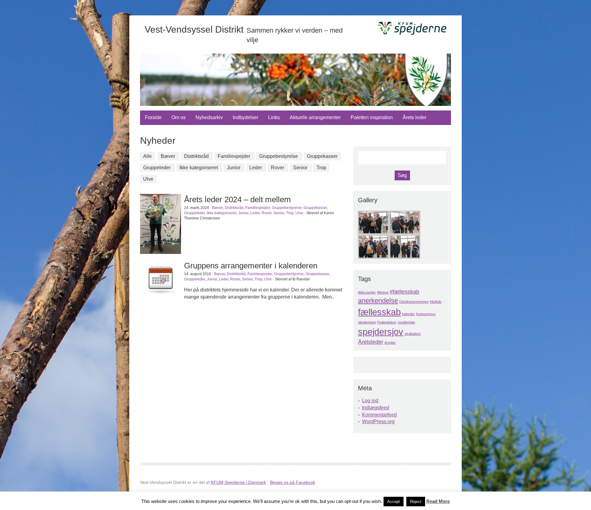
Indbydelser (245, 117)
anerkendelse (378, 300)
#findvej (382, 292)
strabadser (412, 333)
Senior (300, 167)
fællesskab (379, 312)
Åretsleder (370, 342)
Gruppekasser (322, 156)
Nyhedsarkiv (209, 117)
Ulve (148, 179)
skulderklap (406, 322)
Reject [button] (415, 501)
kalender (408, 314)
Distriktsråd (196, 156)
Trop (321, 167)
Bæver (168, 156)
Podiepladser (386, 322)
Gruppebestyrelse (278, 156)
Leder (255, 167)
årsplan (390, 342)
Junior (233, 167)
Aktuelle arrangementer (315, 117)
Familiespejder (234, 156)
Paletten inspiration (372, 117)
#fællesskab (404, 292)
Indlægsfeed (375, 407)
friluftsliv (436, 301)
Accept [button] (393, 501)
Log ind (370, 400)
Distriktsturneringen (413, 301)
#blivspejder (367, 292)
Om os (178, 117)
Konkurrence (426, 314)
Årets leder (414, 117)
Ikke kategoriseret (198, 167)
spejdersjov (380, 332)
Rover (277, 167)
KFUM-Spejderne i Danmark (238, 482)
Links (274, 117)
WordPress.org (378, 421)
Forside (153, 117)
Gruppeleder (157, 167)
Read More (438, 501)
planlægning (367, 322)
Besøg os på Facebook (292, 482)
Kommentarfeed (379, 414)
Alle (147, 156)
